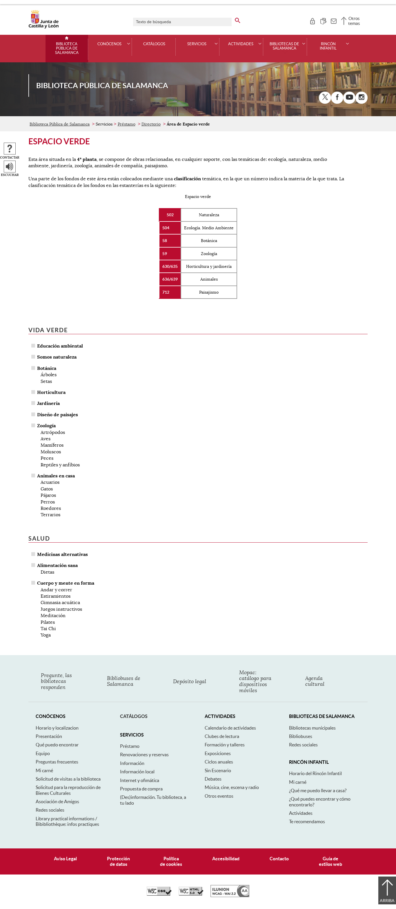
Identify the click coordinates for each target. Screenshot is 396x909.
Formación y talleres (225, 744)
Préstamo (126, 124)
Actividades (301, 813)
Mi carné (44, 770)
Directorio (151, 124)
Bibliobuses (300, 736)
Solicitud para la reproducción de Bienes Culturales (68, 790)
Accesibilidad (225, 858)
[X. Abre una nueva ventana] (325, 98)
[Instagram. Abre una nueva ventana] (361, 98)
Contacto (279, 858)
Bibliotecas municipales (312, 727)
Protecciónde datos (118, 861)
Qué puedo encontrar (57, 744)
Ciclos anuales (219, 761)
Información (132, 763)
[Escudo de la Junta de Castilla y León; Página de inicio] (43, 27)
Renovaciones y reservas (144, 754)
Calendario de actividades (230, 727)
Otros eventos (219, 796)
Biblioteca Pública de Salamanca (67, 48)
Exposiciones (218, 753)
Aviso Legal (65, 858)
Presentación (49, 736)
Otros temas (354, 21)
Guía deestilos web (330, 861)
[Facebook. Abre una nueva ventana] (337, 98)
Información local (137, 771)
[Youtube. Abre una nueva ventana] (349, 98)
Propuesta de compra (141, 788)
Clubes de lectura (222, 736)
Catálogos (154, 44)
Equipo (43, 753)
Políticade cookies (171, 861)
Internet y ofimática (139, 780)
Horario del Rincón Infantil (315, 773)
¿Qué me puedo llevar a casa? (317, 790)
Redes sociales (50, 809)
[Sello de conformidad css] (159, 894)
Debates (213, 778)
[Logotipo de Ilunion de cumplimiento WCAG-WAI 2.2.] (229, 896)
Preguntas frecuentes (57, 761)
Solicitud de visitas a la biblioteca (68, 778)
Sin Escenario (218, 770)
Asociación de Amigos (57, 801)
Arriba (387, 900)
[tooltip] (312, 20)
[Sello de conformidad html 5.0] (191, 894)
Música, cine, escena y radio (232, 787)
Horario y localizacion (57, 727)
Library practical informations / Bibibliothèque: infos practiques (67, 821)
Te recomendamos (307, 821)
